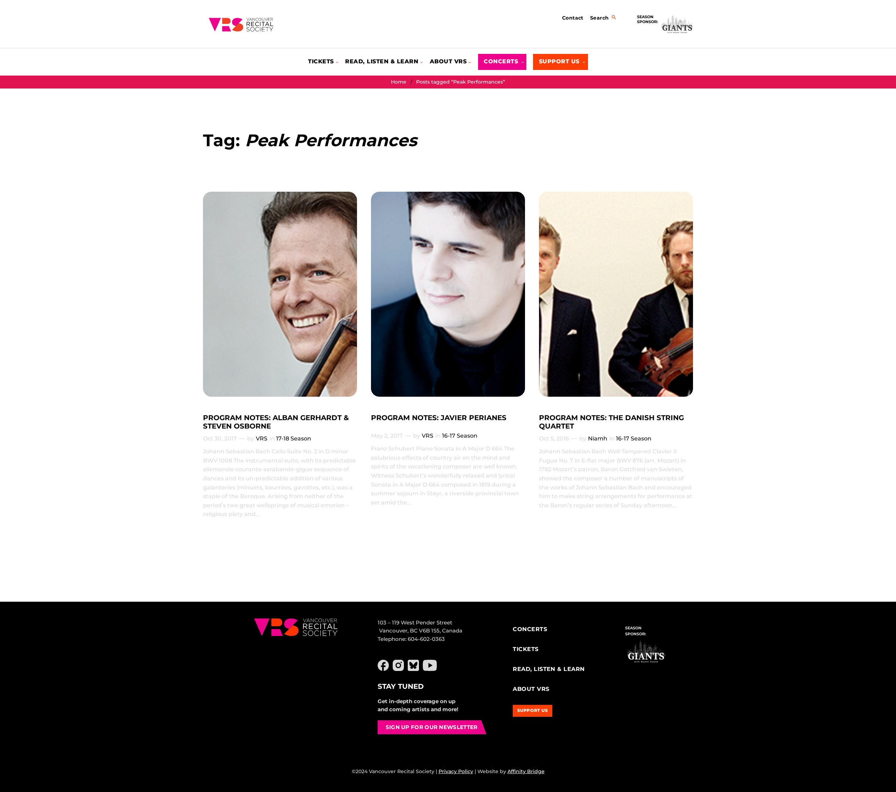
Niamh (597, 438)
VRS (261, 438)
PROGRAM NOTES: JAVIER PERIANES (438, 417)
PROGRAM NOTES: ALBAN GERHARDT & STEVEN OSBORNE (276, 421)
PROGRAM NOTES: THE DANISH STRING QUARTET (611, 421)
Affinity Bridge (526, 771)
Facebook (383, 665)
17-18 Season (293, 438)
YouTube (430, 665)
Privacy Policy (456, 771)
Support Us (532, 710)
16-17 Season (459, 435)
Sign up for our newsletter (432, 727)
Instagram (398, 665)
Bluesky (413, 665)
